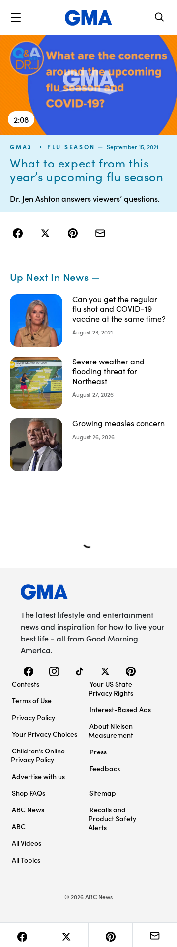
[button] (16, 18)
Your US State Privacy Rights (110, 688)
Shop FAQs (28, 793)
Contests (25, 684)
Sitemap (102, 793)
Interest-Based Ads (120, 709)
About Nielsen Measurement (110, 730)
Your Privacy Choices (44, 734)
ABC (19, 826)
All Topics (26, 859)
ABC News (28, 809)
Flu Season (71, 147)
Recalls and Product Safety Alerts (112, 818)
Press (98, 751)
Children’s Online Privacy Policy (38, 755)
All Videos (26, 843)
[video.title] (88, 85)
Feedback (104, 768)
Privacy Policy (33, 717)
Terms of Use (32, 700)
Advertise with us (38, 776)
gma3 (21, 147)
